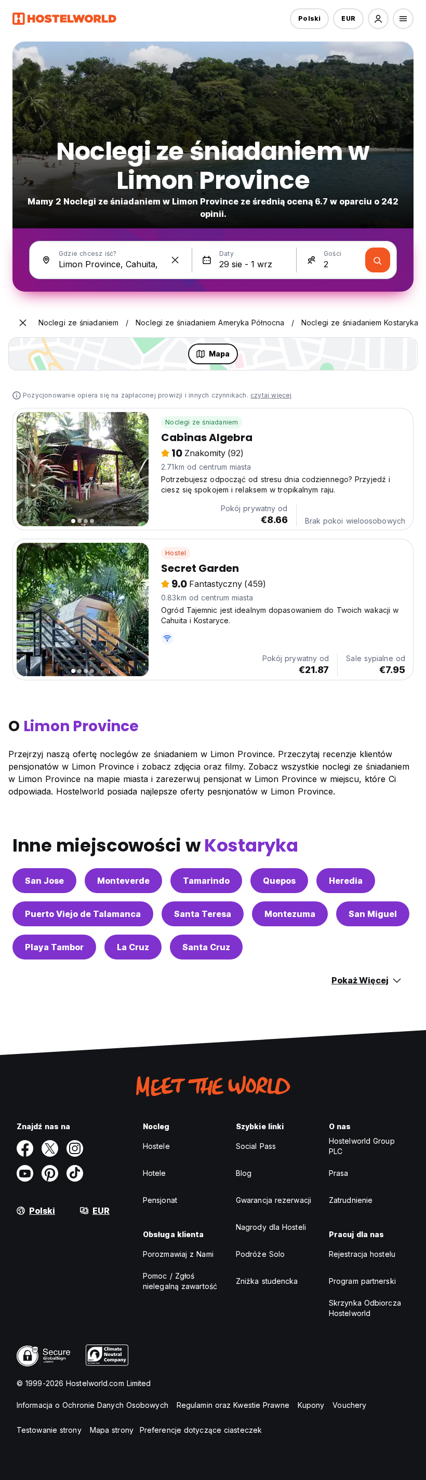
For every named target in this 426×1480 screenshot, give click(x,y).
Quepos (279, 880)
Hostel (175, 553)
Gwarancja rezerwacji (273, 1200)
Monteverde (123, 880)
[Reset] (175, 260)
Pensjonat (160, 1200)
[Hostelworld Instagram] (74, 1148)
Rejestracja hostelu (362, 1254)
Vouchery (349, 1405)
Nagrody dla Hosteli (271, 1227)
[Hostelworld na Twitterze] (50, 1148)
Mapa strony (112, 1430)
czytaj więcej (271, 395)
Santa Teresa (202, 914)
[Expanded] (22, 322)
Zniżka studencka (267, 1281)
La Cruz (133, 947)
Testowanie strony (49, 1430)
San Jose (44, 880)
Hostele (156, 1146)
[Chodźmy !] (377, 260)
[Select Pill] (378, 18)
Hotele (154, 1173)
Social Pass (256, 1146)
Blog (243, 1173)
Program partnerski (362, 1281)
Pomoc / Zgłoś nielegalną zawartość (180, 1281)
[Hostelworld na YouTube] (25, 1173)
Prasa (339, 1173)
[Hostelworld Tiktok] (74, 1173)
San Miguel (373, 914)
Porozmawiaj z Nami (178, 1254)
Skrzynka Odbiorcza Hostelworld (365, 1308)
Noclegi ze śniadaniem (201, 422)
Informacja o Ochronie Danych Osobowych (92, 1405)
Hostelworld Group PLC (362, 1146)
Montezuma (289, 914)
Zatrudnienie (350, 1200)
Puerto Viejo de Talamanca (83, 914)
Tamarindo (206, 880)
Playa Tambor (54, 947)
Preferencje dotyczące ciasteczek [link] (201, 1430)
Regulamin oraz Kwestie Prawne (233, 1405)
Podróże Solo (260, 1254)
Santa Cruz (206, 947)
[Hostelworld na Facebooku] (25, 1148)
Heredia (346, 880)
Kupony (311, 1405)
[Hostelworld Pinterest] (50, 1173)
